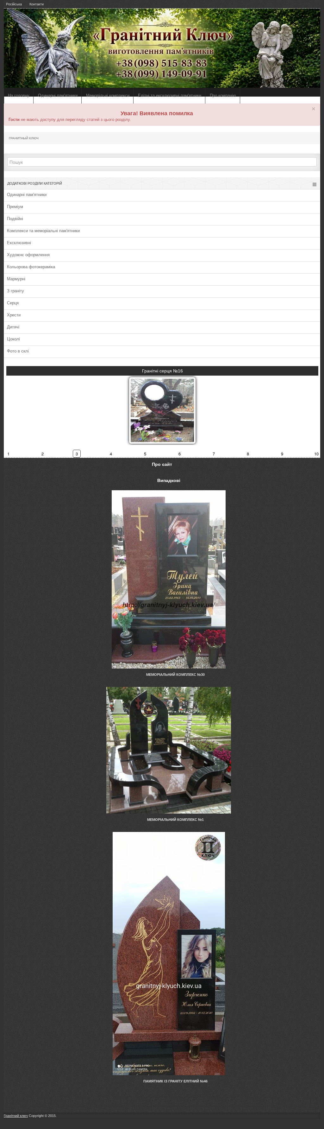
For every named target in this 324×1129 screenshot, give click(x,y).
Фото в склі (18, 351)
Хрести (14, 315)
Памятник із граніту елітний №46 (175, 1081)
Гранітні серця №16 (162, 370)
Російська (14, 4)
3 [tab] (77, 454)
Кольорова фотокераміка (31, 266)
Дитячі (13, 327)
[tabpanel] (162, 404)
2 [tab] (42, 454)
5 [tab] (145, 454)
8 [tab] (248, 454)
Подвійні (15, 218)
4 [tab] (111, 454)
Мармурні (16, 278)
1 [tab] (8, 454)
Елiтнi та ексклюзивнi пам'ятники (169, 95)
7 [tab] (214, 454)
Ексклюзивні (19, 242)
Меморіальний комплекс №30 (175, 674)
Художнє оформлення (28, 254)
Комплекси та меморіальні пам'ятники (43, 230)
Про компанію (223, 95)
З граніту (15, 291)
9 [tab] (282, 454)
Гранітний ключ (16, 1116)
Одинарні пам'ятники (58, 95)
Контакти (36, 4)
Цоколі (13, 339)
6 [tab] (179, 454)
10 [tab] (316, 454)
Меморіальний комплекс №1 (175, 819)
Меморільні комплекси (107, 95)
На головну (18, 95)
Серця (13, 303)
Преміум (15, 206)
